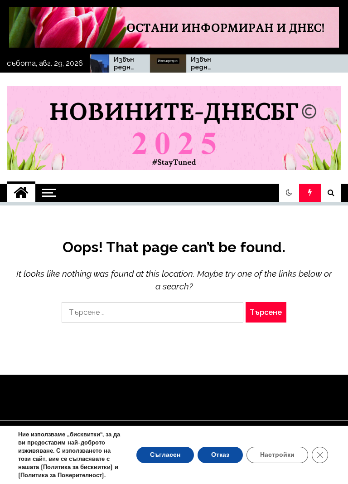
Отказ (220, 454)
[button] (289, 193)
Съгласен (165, 454)
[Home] (21, 193)
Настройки (277, 454)
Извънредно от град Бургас (195, 63)
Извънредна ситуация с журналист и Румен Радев (119, 63)
